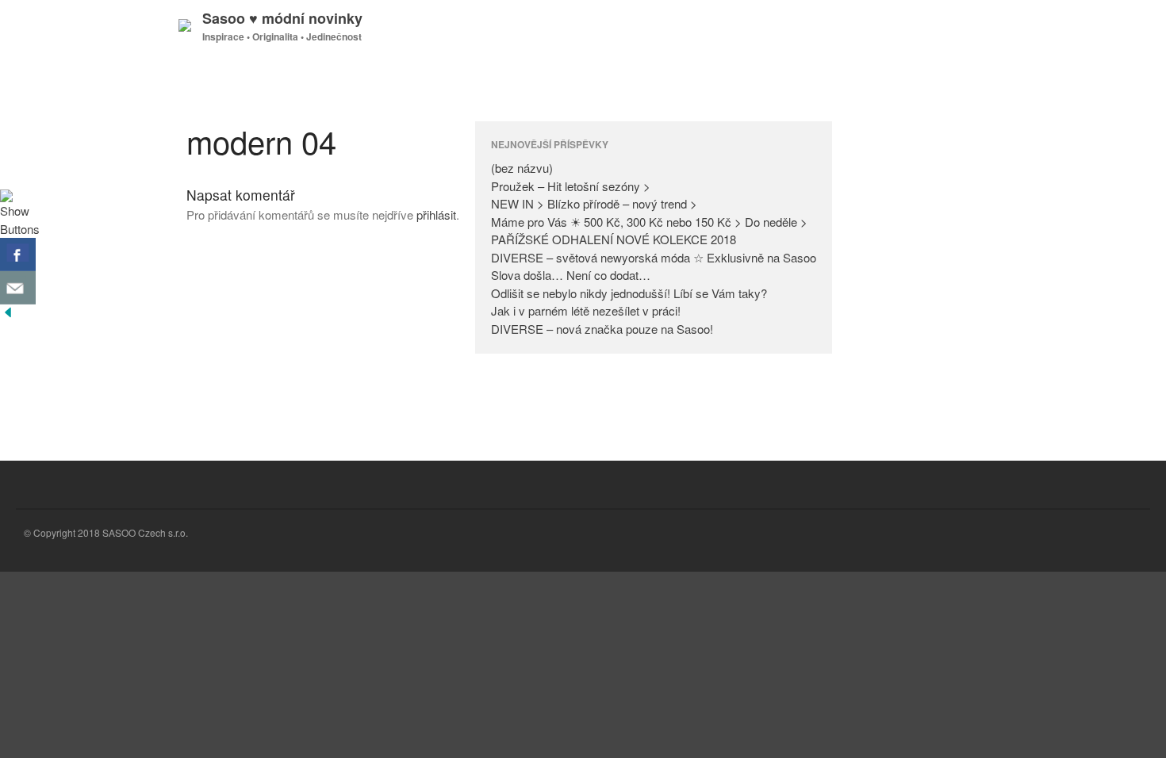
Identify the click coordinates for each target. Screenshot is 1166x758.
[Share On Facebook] (18, 254)
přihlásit (436, 214)
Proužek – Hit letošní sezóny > (570, 186)
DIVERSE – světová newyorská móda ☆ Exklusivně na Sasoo (653, 257)
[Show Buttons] (20, 228)
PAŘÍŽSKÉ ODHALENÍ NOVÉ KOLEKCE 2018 (613, 239)
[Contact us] (18, 287)
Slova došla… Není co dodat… (570, 274)
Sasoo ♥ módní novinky (282, 18)
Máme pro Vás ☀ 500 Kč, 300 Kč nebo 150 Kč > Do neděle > (649, 221)
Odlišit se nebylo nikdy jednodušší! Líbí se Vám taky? (629, 293)
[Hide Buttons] (8, 315)
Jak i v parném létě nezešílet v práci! (586, 310)
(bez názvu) (522, 167)
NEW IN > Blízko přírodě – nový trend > (594, 203)
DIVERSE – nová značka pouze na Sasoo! (602, 328)
